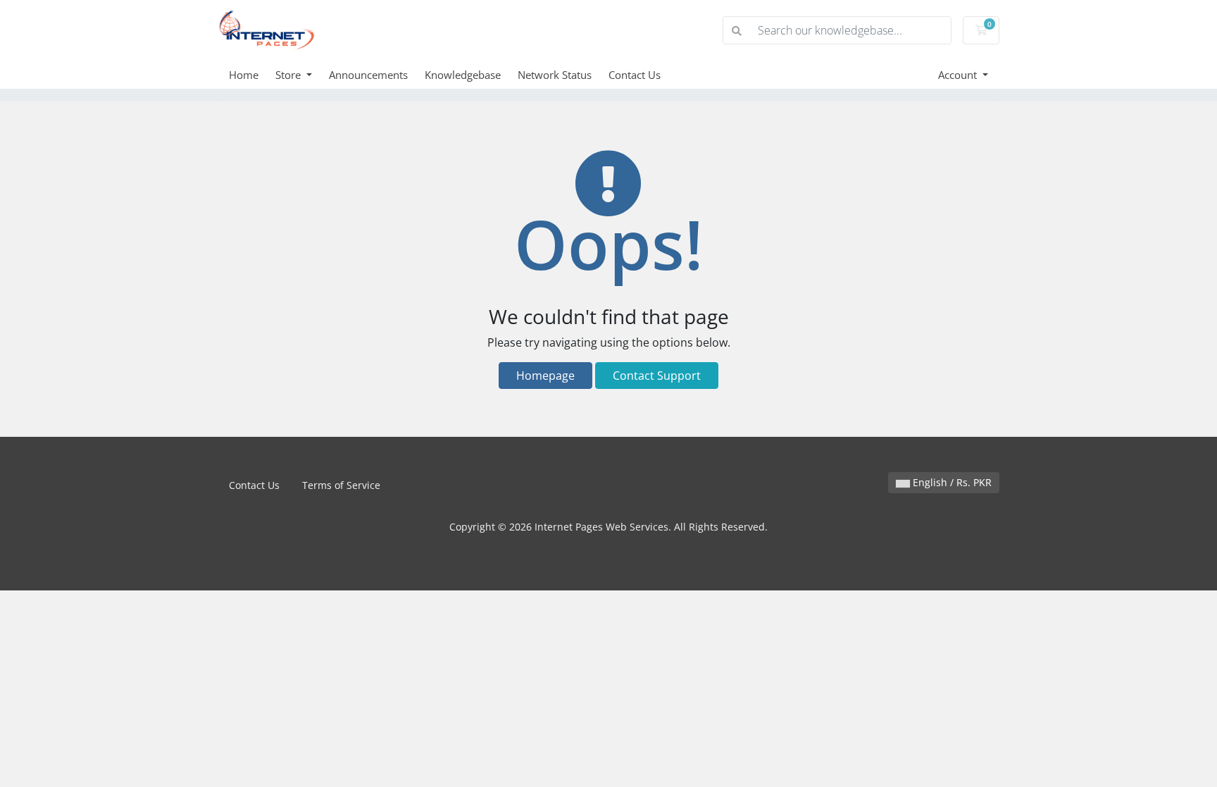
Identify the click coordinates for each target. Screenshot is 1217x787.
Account (959, 75)
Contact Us (634, 75)
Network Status (555, 75)
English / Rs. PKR (951, 482)
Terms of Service (341, 485)
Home (243, 75)
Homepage (545, 375)
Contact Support (657, 375)
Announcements (368, 75)
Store (289, 75)
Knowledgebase (463, 75)
